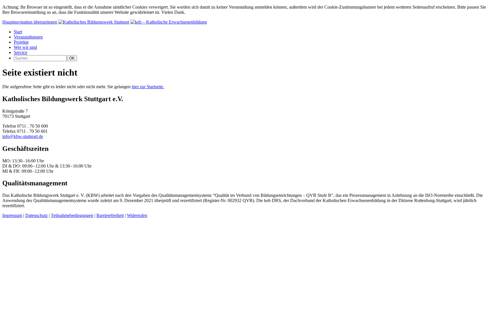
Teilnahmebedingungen (72, 215)
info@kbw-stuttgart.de (22, 136)
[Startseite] (93, 22)
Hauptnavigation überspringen (29, 22)
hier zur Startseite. (148, 86)
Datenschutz (36, 215)
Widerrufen (137, 215)
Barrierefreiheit (110, 215)
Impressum (12, 215)
